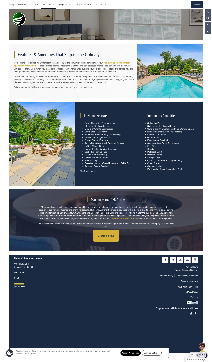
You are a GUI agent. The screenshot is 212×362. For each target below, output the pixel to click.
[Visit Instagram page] (180, 260)
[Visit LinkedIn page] (173, 260)
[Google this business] (195, 260)
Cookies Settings (152, 353)
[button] (197, 4)
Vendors (194, 296)
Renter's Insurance (189, 281)
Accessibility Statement (187, 275)
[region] (89, 353)
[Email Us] (208, 18)
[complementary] (202, 342)
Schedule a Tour (106, 235)
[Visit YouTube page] (187, 260)
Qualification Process (188, 286)
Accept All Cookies (130, 353)
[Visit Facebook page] (165, 260)
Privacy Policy (166, 275)
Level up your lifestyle (121, 218)
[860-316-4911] (208, 12)
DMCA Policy (192, 291)
